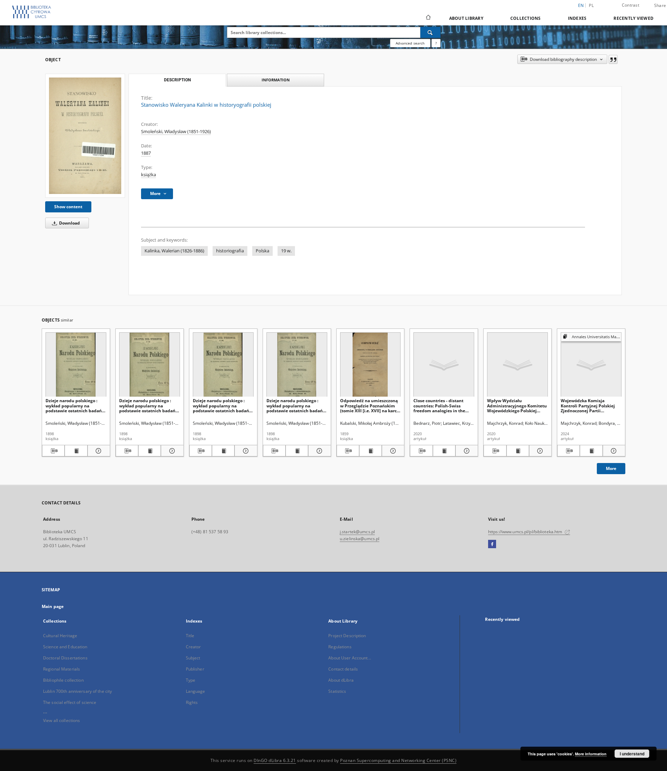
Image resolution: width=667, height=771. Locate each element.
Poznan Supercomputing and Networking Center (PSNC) (398, 760)
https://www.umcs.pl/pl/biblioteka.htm (525, 532)
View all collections (61, 720)
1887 (146, 153)
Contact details (343, 669)
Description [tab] (177, 80)
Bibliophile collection (63, 680)
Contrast (630, 5)
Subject (193, 658)
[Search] (430, 32)
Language (195, 691)
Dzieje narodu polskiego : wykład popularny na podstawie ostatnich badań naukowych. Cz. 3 (221, 405)
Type (190, 680)
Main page (53, 606)
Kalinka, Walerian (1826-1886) (174, 251)
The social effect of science (69, 702)
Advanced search (410, 43)
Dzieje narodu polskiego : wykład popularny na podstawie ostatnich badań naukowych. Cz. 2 (74, 405)
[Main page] (428, 18)
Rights (192, 702)
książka (148, 175)
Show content (68, 207)
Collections (525, 18)
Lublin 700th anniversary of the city (77, 691)
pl (591, 5)
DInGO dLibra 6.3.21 (275, 760)
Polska (262, 251)
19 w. (286, 251)
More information (591, 753)
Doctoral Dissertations (65, 658)
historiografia (230, 251)
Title (190, 636)
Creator (193, 647)
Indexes (577, 18)
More (611, 468)
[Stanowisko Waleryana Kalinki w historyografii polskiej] (85, 136)
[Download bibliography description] (53, 450)
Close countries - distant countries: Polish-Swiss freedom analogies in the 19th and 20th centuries (439, 405)
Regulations (339, 647)
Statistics (337, 691)
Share (660, 5)
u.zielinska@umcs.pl (359, 539)
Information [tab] (276, 79)
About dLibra (340, 680)
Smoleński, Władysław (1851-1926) (176, 132)
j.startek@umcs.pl (357, 532)
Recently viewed (633, 18)
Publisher (195, 669)
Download (69, 223)
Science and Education (65, 647)
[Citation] (613, 59)
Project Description (347, 636)
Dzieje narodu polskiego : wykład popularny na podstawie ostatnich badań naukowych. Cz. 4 (294, 405)
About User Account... (349, 658)
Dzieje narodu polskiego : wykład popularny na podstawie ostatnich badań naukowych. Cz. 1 (147, 405)
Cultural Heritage (60, 636)
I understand (632, 753)
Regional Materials (61, 669)
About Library (466, 18)
